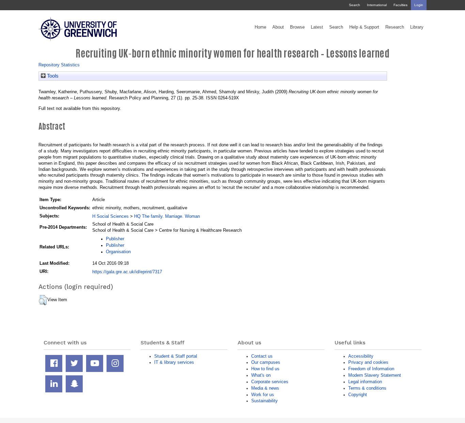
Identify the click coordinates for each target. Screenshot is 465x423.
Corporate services (269, 381)
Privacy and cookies (368, 362)
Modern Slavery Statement (374, 375)
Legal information (365, 381)
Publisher (115, 238)
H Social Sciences (110, 216)
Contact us (262, 356)
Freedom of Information (371, 368)
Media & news (265, 388)
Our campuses (265, 362)
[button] (43, 300)
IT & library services (174, 362)
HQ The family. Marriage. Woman (167, 216)
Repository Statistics (59, 64)
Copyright (357, 394)
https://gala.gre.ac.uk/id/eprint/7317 (127, 271)
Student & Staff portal (175, 356)
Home (260, 27)
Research (394, 27)
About (278, 27)
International (377, 5)
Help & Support (364, 27)
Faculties (400, 5)
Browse (297, 27)
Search (354, 5)
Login (418, 5)
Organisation (118, 251)
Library (416, 27)
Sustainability (264, 400)
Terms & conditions (367, 388)
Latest (317, 27)
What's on (261, 375)
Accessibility (360, 356)
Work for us (262, 394)
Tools (52, 76)
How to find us (265, 368)
